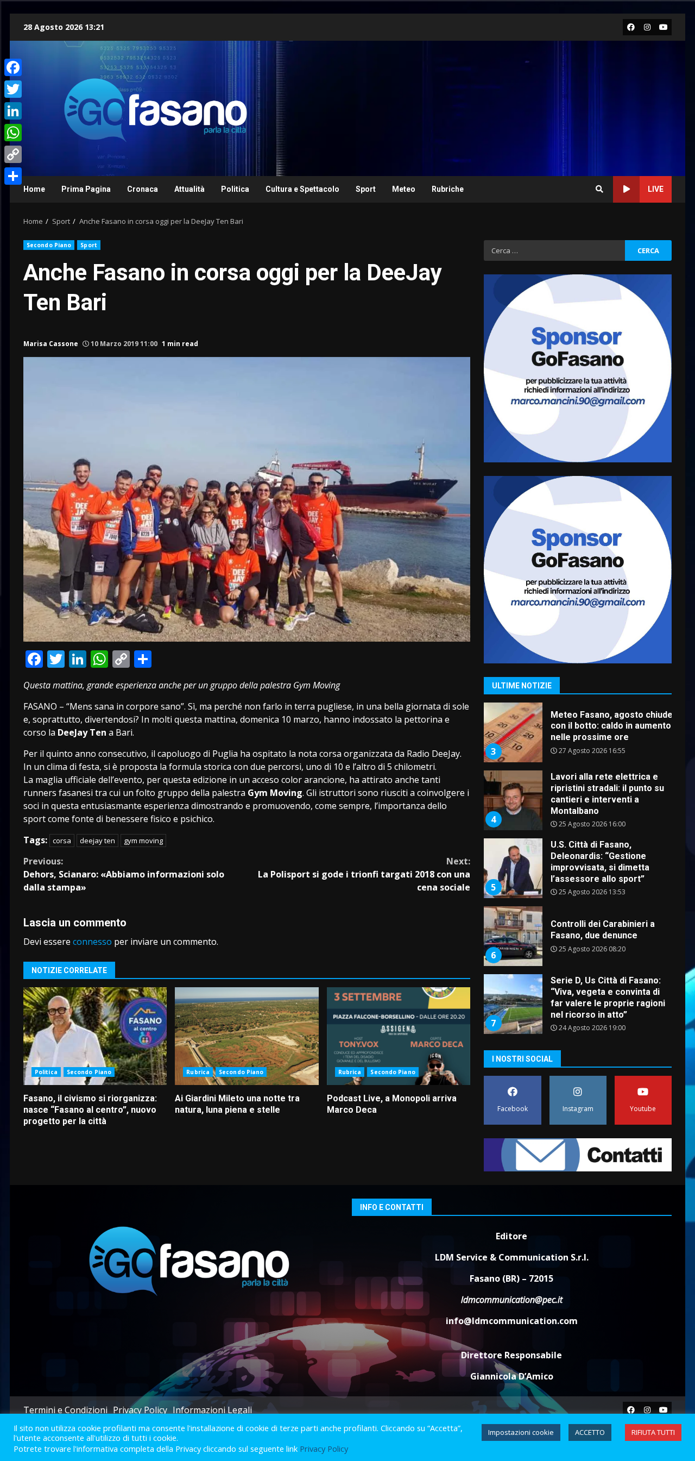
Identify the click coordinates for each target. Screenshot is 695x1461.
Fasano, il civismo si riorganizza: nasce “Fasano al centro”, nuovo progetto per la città (95, 1036)
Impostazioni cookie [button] (521, 1432)
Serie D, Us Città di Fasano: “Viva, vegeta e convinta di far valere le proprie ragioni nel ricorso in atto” (512, 969)
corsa (62, 840)
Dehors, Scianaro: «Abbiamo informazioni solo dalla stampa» (123, 874)
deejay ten (97, 840)
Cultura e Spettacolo (302, 189)
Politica (235, 189)
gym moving (143, 840)
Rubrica (198, 1072)
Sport (366, 189)
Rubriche (448, 189)
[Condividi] (13, 176)
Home (34, 189)
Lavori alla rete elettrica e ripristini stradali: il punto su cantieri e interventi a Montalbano (512, 765)
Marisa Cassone (50, 343)
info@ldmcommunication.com (512, 1321)
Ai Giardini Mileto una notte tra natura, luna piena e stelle (246, 1036)
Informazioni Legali (212, 1410)
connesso (92, 942)
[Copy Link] (13, 154)
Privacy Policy (140, 1410)
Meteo (403, 189)
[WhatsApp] (13, 132)
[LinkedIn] (13, 111)
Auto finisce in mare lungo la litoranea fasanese (609, 1031)
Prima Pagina (86, 189)
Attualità (189, 189)
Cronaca (142, 189)
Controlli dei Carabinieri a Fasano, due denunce (512, 901)
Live (656, 189)
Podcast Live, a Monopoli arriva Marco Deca (398, 1036)
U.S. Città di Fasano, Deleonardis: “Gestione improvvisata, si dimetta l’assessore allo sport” (512, 833)
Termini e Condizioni (65, 1410)
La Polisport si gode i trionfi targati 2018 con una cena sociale (364, 874)
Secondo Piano (49, 245)
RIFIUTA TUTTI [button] (653, 1432)
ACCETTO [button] (590, 1432)
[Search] (599, 189)
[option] (577, 770)
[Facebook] (13, 67)
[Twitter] (13, 89)
